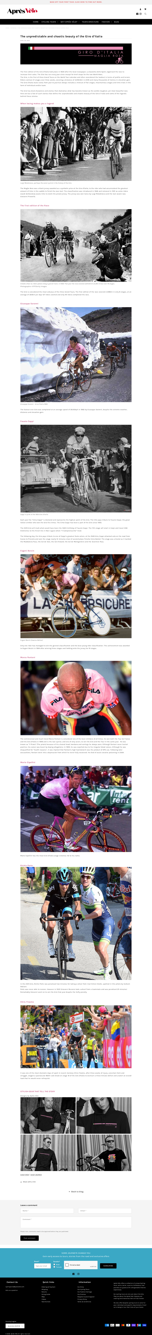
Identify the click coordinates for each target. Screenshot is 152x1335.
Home (7, 28)
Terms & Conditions (84, 1301)
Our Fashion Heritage (85, 1292)
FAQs (43, 1297)
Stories (13, 28)
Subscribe (108, 1266)
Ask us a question (12, 1290)
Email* (36, 1261)
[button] (145, 9)
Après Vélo (14, 1334)
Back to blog (77, 1191)
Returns (44, 1292)
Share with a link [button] (29, 1182)
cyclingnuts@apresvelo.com (15, 1286)
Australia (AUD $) (14, 1326)
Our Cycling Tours (83, 1289)
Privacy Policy (82, 1299)
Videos (44, 1299)
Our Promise (82, 1294)
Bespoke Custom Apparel (86, 1297)
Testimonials (46, 1301)
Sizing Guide (46, 1294)
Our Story (81, 1287)
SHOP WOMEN (36, 1175)
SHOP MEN (24, 1175)
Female (59, 1267)
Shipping (45, 1289)
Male (58, 1264)
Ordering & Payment (48, 1287)
